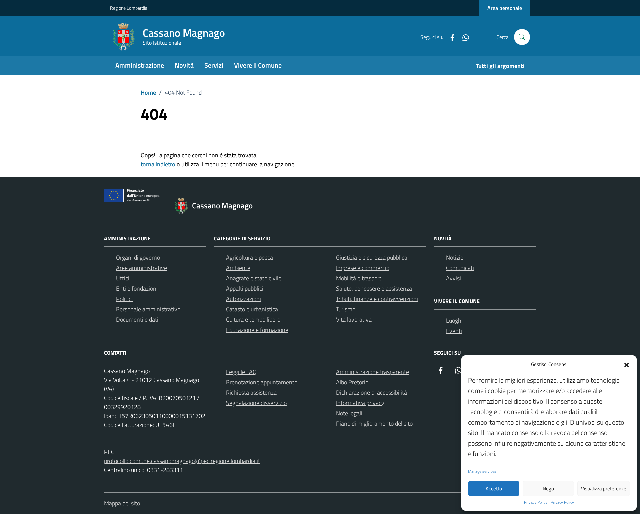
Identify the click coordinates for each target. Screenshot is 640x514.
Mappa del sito (122, 503)
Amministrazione (139, 65)
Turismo (345, 309)
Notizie (454, 257)
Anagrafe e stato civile (253, 278)
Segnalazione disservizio (256, 402)
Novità (184, 65)
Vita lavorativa (354, 319)
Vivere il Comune (258, 65)
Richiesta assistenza (251, 392)
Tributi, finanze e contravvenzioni (377, 298)
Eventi (454, 330)
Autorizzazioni (243, 298)
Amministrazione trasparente (372, 371)
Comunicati (460, 267)
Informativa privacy (360, 402)
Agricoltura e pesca (249, 257)
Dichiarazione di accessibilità (371, 392)
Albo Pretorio (352, 382)
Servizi (213, 65)
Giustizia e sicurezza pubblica (371, 257)
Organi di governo (138, 257)
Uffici (122, 278)
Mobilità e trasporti (359, 278)
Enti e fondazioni (137, 288)
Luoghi (454, 320)
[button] (626, 364)
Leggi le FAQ (241, 371)
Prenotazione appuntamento (261, 382)
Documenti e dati (137, 319)
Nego (548, 488)
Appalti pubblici (244, 288)
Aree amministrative (141, 267)
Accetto (494, 488)
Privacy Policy (535, 502)
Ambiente (238, 267)
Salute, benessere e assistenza (374, 288)
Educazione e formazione (257, 329)
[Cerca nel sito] (522, 37)
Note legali (349, 413)
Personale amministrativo (148, 309)
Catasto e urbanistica (252, 309)
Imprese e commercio (362, 267)
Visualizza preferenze (603, 488)
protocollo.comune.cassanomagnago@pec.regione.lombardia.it (182, 460)
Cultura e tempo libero (253, 319)
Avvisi (453, 278)
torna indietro (158, 164)
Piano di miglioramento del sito (374, 423)
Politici (124, 298)
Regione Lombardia (128, 7)
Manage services (482, 471)
